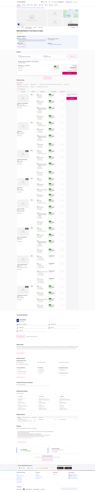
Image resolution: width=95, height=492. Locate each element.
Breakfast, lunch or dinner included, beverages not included (50, 84)
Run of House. (20, 187)
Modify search (72, 56)
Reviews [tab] (22, 27)
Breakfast (32, 86)
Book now (69, 73)
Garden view (19, 131)
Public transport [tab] (40, 417)
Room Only (25, 84)
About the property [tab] (28, 27)
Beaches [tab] (19, 417)
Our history (37, 474)
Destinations (37, 478)
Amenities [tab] (35, 27)
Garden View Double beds (22, 159)
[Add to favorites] (77, 27)
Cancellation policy (75, 488)
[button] (21, 46)
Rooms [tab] (18, 27)
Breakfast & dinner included (22, 86)
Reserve (71, 98)
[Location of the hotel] (70, 13)
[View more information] (42, 116)
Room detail (20, 70)
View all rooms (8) (47, 77)
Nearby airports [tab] (34, 417)
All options (19, 84)
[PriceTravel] (22, 2)
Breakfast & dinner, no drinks (42, 86)
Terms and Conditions (63, 488)
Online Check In (19, 482)
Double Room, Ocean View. (22, 295)
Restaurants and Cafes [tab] (26, 417)
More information (55, 451)
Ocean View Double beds (22, 237)
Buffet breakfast (33, 84)
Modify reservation (19, 479)
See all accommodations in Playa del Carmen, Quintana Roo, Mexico (31, 7)
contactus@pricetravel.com (74, 478)
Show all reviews (20, 336)
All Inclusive (66, 84)
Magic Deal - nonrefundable (22, 103)
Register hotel (55, 474)
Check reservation (19, 478)
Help (17, 474)
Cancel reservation (19, 481)
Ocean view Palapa (20, 208)
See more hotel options (47, 459)
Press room (37, 475)
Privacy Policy (69, 488)
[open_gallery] (32, 17)
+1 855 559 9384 (75, 475)
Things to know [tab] (40, 27)
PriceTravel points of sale (20, 475)
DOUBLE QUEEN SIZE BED (22, 264)
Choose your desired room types (72, 95)
